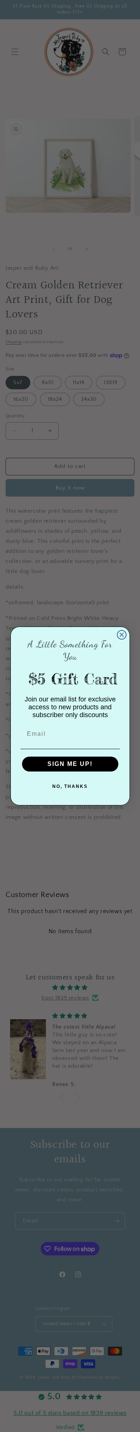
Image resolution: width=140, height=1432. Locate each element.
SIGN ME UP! (70, 764)
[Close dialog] (121, 634)
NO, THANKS (70, 786)
